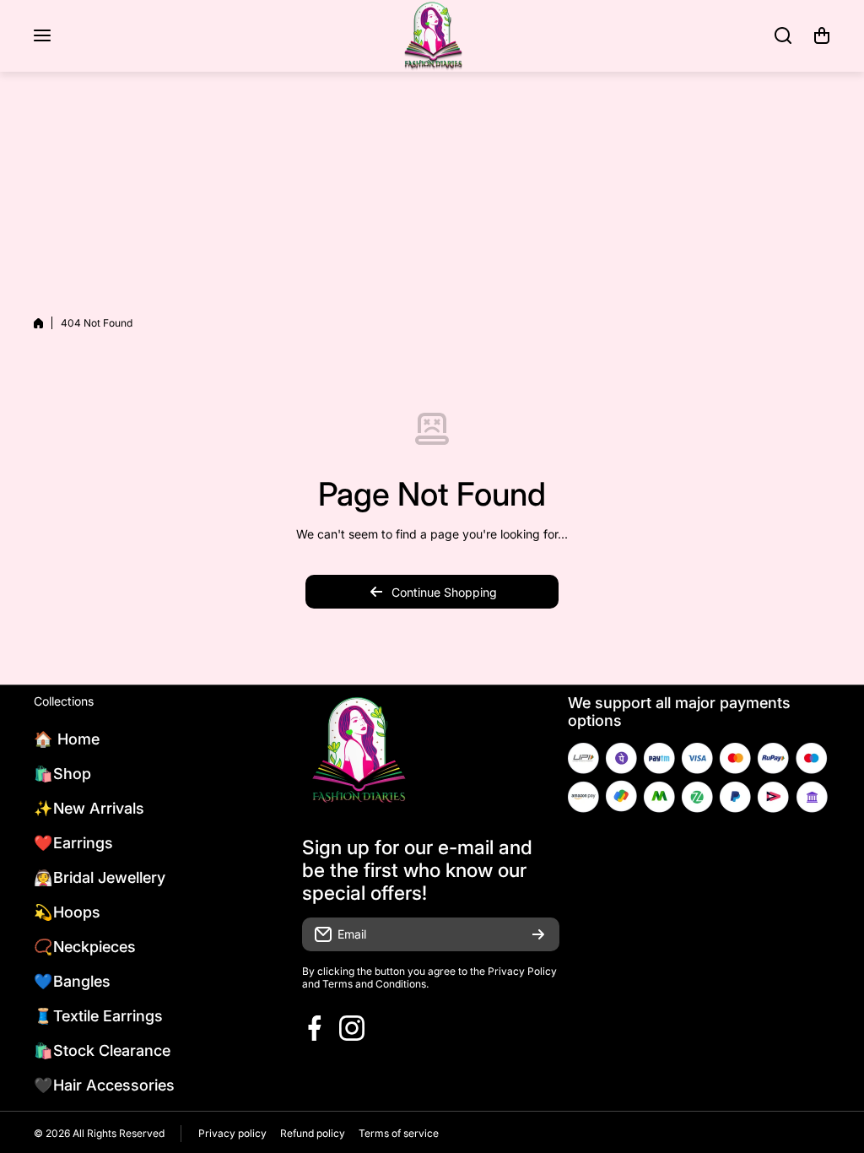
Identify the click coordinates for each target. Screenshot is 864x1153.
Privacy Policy (522, 971)
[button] (821, 35)
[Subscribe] (538, 934)
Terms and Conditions (374, 983)
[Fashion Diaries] (432, 36)
